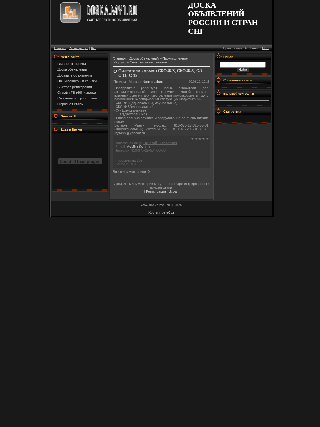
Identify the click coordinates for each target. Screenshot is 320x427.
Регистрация (78, 48)
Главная (60, 48)
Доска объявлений (144, 58)
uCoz (170, 212)
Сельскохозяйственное (148, 62)
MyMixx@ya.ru (138, 146)
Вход (94, 48)
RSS (265, 48)
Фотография (153, 81)
